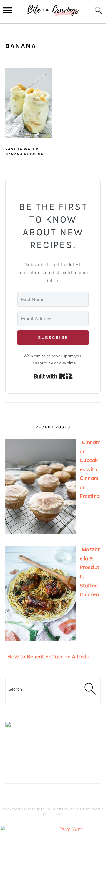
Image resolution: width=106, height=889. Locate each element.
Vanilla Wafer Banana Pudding (24, 151)
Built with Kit (53, 376)
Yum (65, 829)
